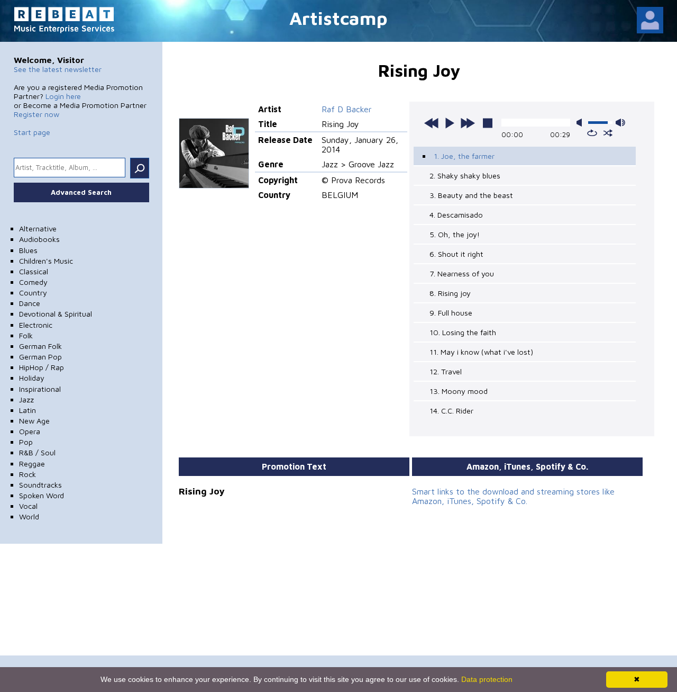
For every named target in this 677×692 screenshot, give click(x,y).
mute (581, 123)
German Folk (40, 346)
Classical (33, 271)
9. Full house (450, 312)
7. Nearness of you (461, 273)
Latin (27, 410)
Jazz (26, 399)
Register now (36, 114)
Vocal (28, 505)
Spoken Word (41, 495)
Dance (29, 303)
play (449, 122)
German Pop (40, 356)
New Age (34, 420)
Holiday (31, 377)
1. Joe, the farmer (464, 155)
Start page (32, 132)
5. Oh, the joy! (454, 234)
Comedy (33, 281)
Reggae (32, 463)
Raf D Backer (347, 109)
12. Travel (445, 371)
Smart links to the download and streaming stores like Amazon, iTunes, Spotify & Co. (513, 496)
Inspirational (40, 388)
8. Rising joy (450, 293)
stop (487, 122)
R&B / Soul (37, 452)
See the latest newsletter (58, 69)
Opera (29, 431)
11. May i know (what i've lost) (481, 351)
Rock (27, 474)
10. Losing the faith (462, 332)
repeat (592, 133)
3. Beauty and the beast (471, 195)
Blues (28, 250)
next (467, 122)
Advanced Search (81, 192)
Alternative (38, 228)
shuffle (608, 133)
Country (33, 292)
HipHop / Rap (41, 367)
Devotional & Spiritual (55, 313)
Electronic (35, 324)
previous (431, 122)
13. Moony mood (458, 391)
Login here (63, 96)
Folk (26, 335)
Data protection (487, 679)
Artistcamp (338, 18)
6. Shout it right (456, 253)
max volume (620, 123)
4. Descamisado (456, 214)
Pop (26, 441)
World (29, 516)
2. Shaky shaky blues (464, 175)
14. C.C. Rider (451, 410)
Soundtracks (40, 484)
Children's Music (46, 260)
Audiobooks (39, 239)
